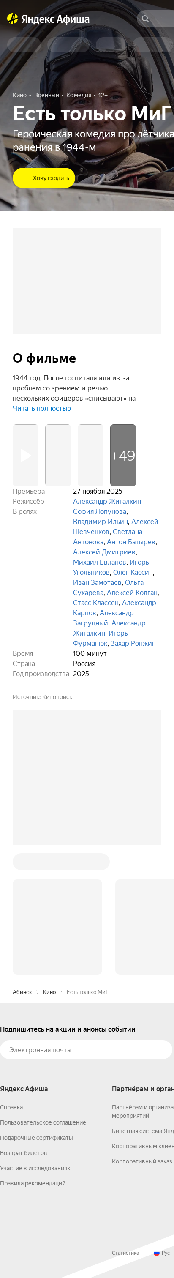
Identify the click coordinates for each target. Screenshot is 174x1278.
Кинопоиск (57, 697)
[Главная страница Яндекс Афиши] (12, 18)
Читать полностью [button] (42, 408)
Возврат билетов (23, 1153)
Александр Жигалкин (107, 501)
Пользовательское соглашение (43, 1122)
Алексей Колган (132, 593)
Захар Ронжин (133, 643)
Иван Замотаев (97, 583)
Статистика (125, 1253)
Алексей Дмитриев (104, 552)
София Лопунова (99, 512)
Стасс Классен (96, 603)
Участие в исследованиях (35, 1168)
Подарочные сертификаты (36, 1137)
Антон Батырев (131, 542)
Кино (49, 992)
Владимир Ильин (100, 522)
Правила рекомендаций (32, 1183)
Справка (11, 1107)
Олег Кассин (133, 572)
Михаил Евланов (99, 562)
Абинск (22, 992)
